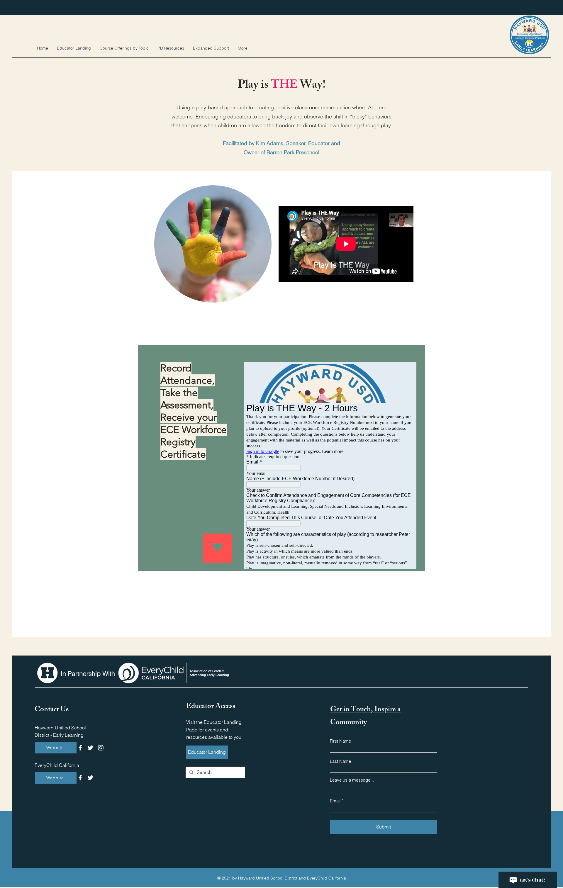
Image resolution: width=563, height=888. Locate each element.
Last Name (340, 761)
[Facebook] (80, 747)
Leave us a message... (352, 780)
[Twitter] (90, 747)
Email (335, 801)
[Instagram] (100, 747)
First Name (340, 741)
